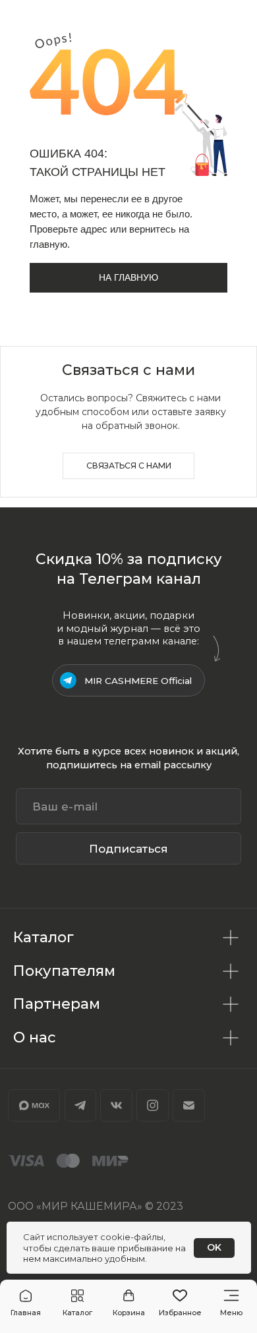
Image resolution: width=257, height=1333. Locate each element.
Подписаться (128, 848)
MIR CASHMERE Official (138, 680)
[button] (77, 1303)
